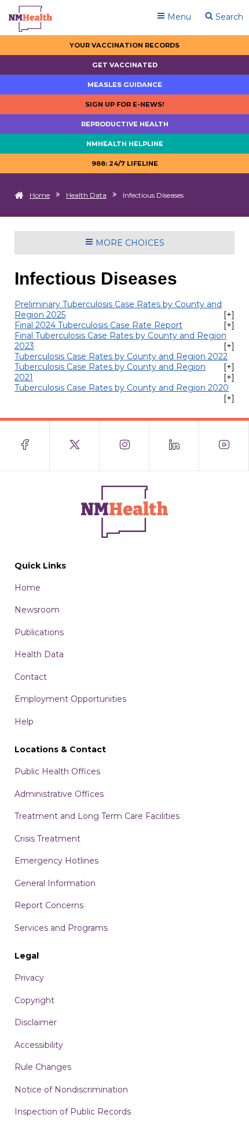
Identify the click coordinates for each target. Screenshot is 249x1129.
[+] (229, 314)
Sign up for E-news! (124, 104)
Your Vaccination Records (124, 45)
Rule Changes (42, 1067)
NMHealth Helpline (124, 144)
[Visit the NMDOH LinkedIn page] (174, 446)
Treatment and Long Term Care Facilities (97, 816)
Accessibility (38, 1045)
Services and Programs (61, 928)
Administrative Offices (59, 794)
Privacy (29, 978)
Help (24, 721)
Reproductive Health (125, 124)
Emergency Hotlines (56, 860)
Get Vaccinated (125, 65)
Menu (178, 17)
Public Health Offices (57, 771)
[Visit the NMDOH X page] (75, 446)
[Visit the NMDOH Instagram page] (124, 446)
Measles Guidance (124, 85)
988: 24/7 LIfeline (124, 163)
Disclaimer (35, 1022)
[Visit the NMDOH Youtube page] (224, 446)
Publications (39, 632)
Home (40, 195)
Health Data (86, 195)
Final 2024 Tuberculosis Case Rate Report (98, 325)
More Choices (128, 243)
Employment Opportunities (70, 699)
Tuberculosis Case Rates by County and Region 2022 (121, 356)
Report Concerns (48, 905)
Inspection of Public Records (72, 1111)
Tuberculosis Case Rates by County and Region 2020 (121, 388)
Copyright (34, 1000)
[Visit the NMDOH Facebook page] (25, 446)
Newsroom (37, 609)
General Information (55, 883)
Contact (30, 677)
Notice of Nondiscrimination (71, 1089)
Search (228, 17)
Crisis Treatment (47, 838)
